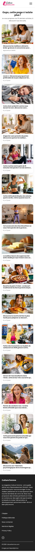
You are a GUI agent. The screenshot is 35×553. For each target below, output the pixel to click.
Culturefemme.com (12, 544)
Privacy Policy (6, 531)
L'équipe (4, 513)
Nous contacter (7, 522)
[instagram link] (3, 537)
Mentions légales (8, 526)
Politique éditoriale (8, 518)
